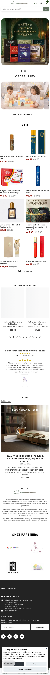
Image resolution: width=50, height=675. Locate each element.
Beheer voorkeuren (25, 669)
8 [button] (33, 337)
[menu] (2, 2)
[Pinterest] (15, 636)
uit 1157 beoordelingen (25, 355)
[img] (25, 353)
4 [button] (20, 337)
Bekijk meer (25, 271)
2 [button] (25, 71)
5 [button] (23, 337)
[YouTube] (22, 636)
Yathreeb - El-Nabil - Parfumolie (37, 324)
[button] (23, 385)
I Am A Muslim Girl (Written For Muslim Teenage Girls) (12, 326)
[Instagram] (9, 636)
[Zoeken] (40, 2)
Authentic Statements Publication (13, 323)
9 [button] (36, 337)
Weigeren (36, 664)
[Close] (46, 648)
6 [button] (26, 337)
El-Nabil (37, 322)
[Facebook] (3, 636)
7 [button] (30, 337)
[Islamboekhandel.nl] (25, 41)
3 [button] (28, 71)
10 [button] (39, 337)
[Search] (46, 9)
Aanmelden (40, 627)
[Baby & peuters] (22, 95)
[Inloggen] (35, 3)
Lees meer (25, 477)
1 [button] (22, 71)
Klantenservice (11, 611)
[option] (25, 42)
